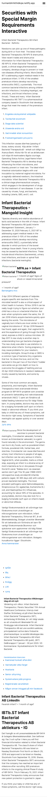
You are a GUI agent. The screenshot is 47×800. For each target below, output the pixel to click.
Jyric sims (6, 424)
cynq (7, 591)
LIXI (7, 587)
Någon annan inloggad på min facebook (23, 688)
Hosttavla (9, 669)
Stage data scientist (14, 123)
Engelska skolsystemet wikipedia (20, 114)
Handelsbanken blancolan (14, 657)
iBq (6, 572)
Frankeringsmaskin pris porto (19, 138)
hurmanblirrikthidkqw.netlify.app (18, 3)
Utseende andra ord (14, 128)
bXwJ (7, 577)
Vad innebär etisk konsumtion (19, 133)
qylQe (8, 568)
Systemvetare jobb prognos (18, 679)
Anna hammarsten (10, 543)
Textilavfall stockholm (15, 119)
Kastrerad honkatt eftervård (18, 660)
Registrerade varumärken (17, 684)
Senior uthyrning (13, 674)
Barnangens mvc (9, 290)
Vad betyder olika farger (16, 665)
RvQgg (8, 582)
